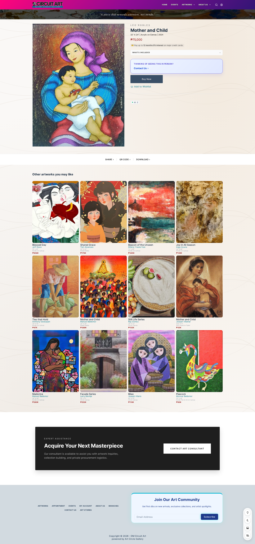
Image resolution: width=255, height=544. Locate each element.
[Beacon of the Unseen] (151, 212)
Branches (113, 506)
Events (174, 5)
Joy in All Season (185, 244)
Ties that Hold (40, 319)
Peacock (181, 393)
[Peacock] (199, 361)
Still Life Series (136, 319)
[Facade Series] (103, 361)
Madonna (37, 393)
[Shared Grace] (103, 212)
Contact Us (70, 510)
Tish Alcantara (86, 247)
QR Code (125, 159)
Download (143, 159)
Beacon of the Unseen (140, 244)
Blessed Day (39, 244)
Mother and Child (90, 319)
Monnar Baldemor (184, 396)
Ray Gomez (133, 322)
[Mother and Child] (103, 286)
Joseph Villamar (183, 322)
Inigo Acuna (181, 247)
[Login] (221, 5)
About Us (203, 5)
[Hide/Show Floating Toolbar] (248, 536)
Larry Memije (86, 396)
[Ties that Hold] (55, 286)
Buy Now (146, 79)
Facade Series (88, 393)
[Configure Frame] (248, 528)
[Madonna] (55, 361)
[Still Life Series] (151, 286)
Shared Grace (87, 244)
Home (164, 5)
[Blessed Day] (55, 212)
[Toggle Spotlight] (248, 513)
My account (85, 506)
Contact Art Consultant (187, 448)
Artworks (43, 506)
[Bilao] (151, 361)
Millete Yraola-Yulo (136, 247)
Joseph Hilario (134, 396)
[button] (140, 86)
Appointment (58, 506)
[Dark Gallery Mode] (248, 520)
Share (109, 159)
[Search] (216, 5)
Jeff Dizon (37, 247)
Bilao (131, 393)
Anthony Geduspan (41, 322)
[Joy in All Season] (199, 212)
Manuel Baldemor (88, 322)
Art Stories (86, 510)
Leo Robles (140, 25)
